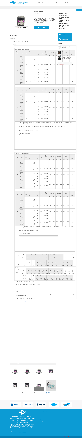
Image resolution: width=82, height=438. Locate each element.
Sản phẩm (54, 2)
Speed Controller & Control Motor (28, 7)
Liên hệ (66, 2)
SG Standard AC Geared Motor (18, 7)
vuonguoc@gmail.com (40, 23)
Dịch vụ (43, 417)
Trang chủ (40, 2)
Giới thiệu (48, 2)
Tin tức (61, 2)
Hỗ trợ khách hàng (43, 419)
